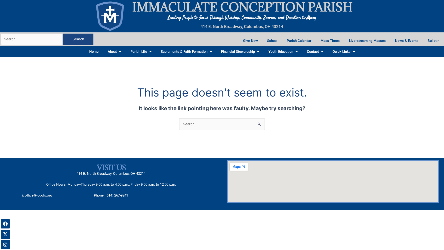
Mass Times (330, 41)
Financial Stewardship (238, 52)
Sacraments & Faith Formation (184, 52)
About (112, 52)
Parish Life (138, 52)
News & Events (406, 41)
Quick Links (342, 52)
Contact (313, 52)
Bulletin (433, 41)
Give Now (250, 41)
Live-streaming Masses (367, 41)
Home (94, 52)
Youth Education (280, 52)
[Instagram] (5, 244)
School (272, 41)
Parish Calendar (299, 41)
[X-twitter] (5, 234)
